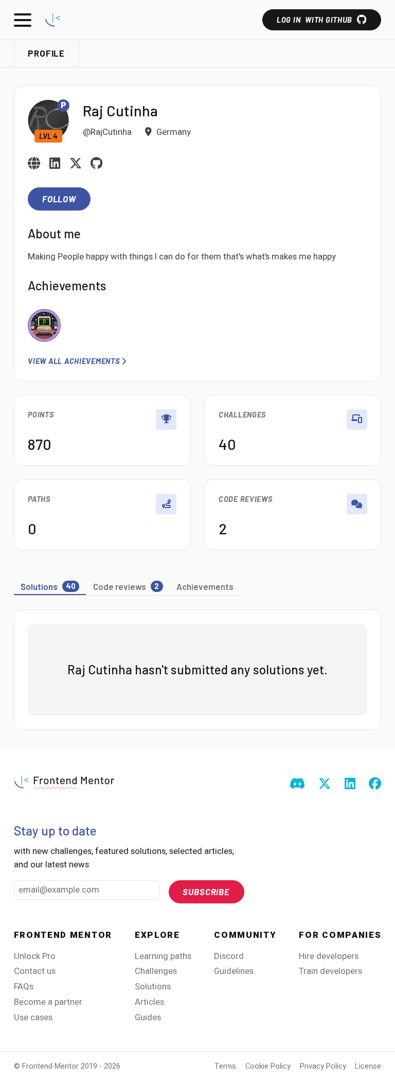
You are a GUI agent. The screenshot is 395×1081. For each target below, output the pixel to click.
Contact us (35, 971)
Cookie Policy (268, 1066)
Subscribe (206, 891)
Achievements (205, 586)
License (368, 1066)
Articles (149, 1002)
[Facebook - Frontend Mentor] (375, 784)
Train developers (330, 971)
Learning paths (163, 956)
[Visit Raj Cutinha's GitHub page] (97, 164)
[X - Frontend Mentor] (324, 784)
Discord (229, 956)
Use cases (33, 1017)
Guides (148, 1017)
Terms (225, 1066)
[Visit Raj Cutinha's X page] (75, 164)
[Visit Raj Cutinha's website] (34, 164)
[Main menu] (22, 20)
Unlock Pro (35, 956)
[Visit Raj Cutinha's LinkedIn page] (54, 164)
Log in (314, 19)
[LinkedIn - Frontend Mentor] (350, 784)
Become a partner (48, 1002)
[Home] (53, 20)
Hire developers (328, 956)
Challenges (156, 971)
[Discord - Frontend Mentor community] (297, 784)
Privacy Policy (323, 1066)
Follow (59, 199)
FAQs (23, 986)
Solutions (153, 986)
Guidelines (234, 971)
